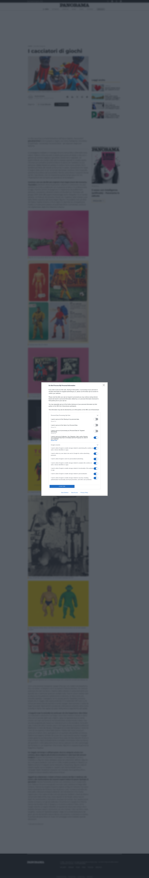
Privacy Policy (84, 492)
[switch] (96, 419)
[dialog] (74, 439)
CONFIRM (62, 486)
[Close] (104, 385)
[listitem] (74, 415)
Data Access (74, 492)
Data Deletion (64, 492)
